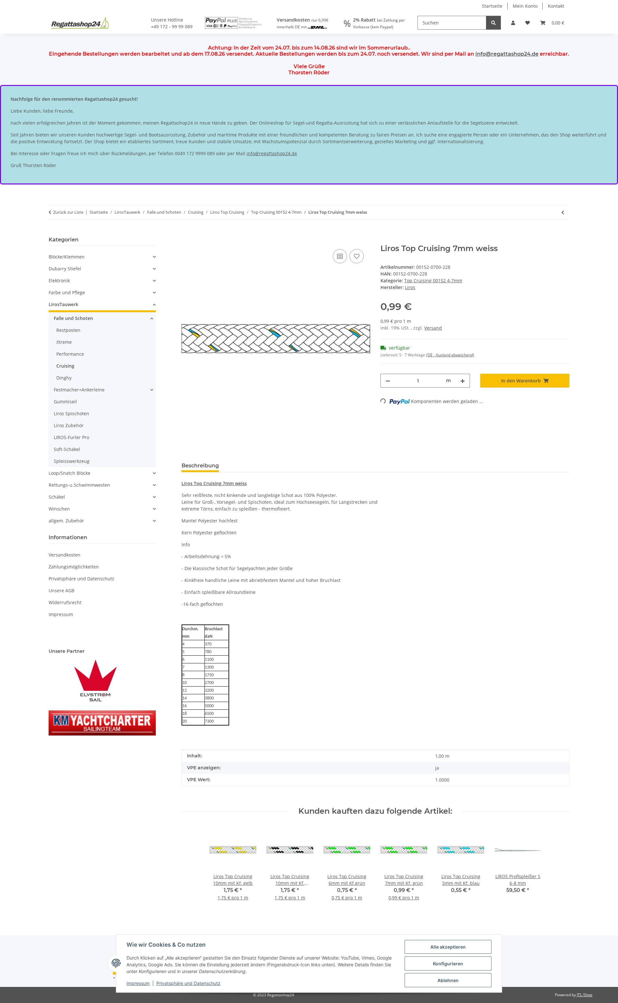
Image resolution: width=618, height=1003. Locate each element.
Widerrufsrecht (65, 602)
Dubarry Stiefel (65, 269)
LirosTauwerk (63, 304)
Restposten (68, 330)
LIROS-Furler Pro (71, 437)
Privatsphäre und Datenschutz (188, 983)
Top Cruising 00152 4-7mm (433, 280)
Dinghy (63, 378)
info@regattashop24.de (506, 54)
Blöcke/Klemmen (67, 257)
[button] (513, 23)
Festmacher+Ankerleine (79, 390)
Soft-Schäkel (67, 449)
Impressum (138, 983)
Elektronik (59, 280)
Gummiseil (65, 401)
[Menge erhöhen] (462, 380)
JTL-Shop (584, 995)
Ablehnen (448, 980)
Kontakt (556, 6)
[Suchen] (493, 23)
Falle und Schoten (73, 318)
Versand (433, 328)
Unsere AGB (61, 590)
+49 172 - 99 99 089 (171, 26)
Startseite (492, 6)
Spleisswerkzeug (71, 461)
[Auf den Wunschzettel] (357, 256)
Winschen (59, 509)
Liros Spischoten (71, 413)
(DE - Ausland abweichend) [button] (450, 355)
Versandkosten (64, 555)
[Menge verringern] (388, 380)
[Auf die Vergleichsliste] (340, 256)
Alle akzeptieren (448, 947)
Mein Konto (525, 6)
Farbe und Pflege (67, 292)
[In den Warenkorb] (187, 240)
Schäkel (57, 497)
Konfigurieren (448, 963)
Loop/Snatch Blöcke (69, 473)
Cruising (65, 366)
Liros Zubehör (69, 425)
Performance (70, 354)
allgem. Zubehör (66, 521)
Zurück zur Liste (68, 212)
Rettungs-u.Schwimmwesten (79, 485)
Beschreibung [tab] (200, 466)
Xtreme (64, 342)
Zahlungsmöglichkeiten (74, 567)
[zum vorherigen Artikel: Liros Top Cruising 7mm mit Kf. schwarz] (562, 212)
